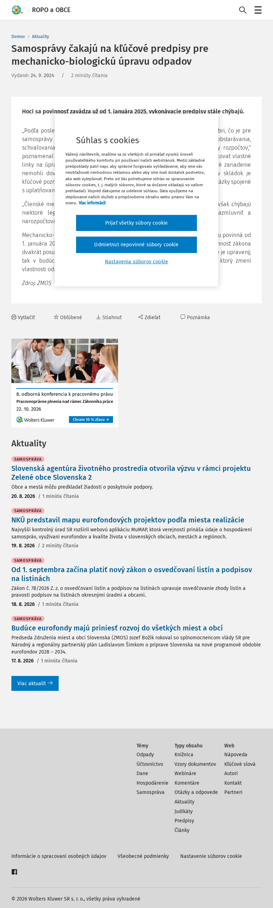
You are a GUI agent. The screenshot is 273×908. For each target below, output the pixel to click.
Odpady (145, 755)
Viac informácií (92, 202)
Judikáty (184, 811)
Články (182, 830)
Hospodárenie (152, 783)
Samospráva (150, 792)
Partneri (233, 792)
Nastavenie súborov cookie (211, 856)
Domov (18, 36)
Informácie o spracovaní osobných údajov (58, 856)
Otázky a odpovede (196, 792)
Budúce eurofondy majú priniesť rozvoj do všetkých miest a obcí (117, 628)
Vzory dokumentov (195, 764)
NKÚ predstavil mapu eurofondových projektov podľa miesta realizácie (127, 520)
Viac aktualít (31, 684)
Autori (231, 773)
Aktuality (40, 36)
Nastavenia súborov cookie (136, 262)
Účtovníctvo (149, 764)
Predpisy (184, 821)
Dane (142, 773)
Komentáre (187, 783)
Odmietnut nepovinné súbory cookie (136, 245)
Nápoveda (235, 755)
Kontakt (233, 783)
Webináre (185, 773)
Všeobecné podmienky (143, 856)
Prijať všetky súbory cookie (136, 223)
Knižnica (184, 755)
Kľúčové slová (240, 764)
